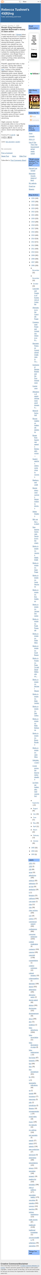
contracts (32, 949)
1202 (30, 866)
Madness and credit (36, 482)
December (35, 270)
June (34, 817)
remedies (32, 1184)
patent (31, 1143)
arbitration (32, 883)
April (34, 826)
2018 (33, 225)
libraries (31, 1108)
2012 (33, 245)
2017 (33, 228)
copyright (32, 955)
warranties (32, 1246)
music (31, 1122)
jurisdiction (32, 1105)
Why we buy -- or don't (36, 522)
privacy (31, 1168)
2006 (33, 265)
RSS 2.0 (32, 139)
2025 (33, 201)
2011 (33, 249)
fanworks (32, 1061)
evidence (32, 1025)
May (34, 823)
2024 (33, 205)
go (30, 1090)
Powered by (34, 74)
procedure (32, 1171)
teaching (32, 1209)
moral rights (33, 1116)
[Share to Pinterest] (11, 137)
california (32, 898)
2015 (33, 235)
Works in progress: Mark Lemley (36, 698)
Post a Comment (7, 153)
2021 (33, 215)
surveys (31, 1206)
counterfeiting (33, 960)
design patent (33, 1000)
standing (17, 141)
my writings (32, 1130)
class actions (33, 910)
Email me (32, 186)
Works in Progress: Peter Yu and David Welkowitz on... (36, 667)
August (35, 808)
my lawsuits (33, 1125)
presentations (33, 1163)
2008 (33, 259)
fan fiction (32, 1058)
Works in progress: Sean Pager (35, 567)
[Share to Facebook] (9, 137)
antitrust (31, 880)
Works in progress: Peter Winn (35, 638)
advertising (32, 875)
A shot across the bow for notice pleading (36, 772)
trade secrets (33, 1220)
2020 (33, 218)
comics (31, 919)
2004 (33, 851)
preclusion (32, 1155)
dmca (31, 1019)
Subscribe (34, 55)
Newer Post (5, 156)
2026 (33, 198)
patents (31, 1146)
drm (30, 1022)
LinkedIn (32, 136)
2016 (33, 232)
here (2, 69)
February (36, 835)
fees (30, 1066)
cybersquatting (34, 978)
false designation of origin (33, 1045)
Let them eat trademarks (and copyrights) (36, 789)
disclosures (32, 1008)
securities (32, 1200)
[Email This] (2, 137)
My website (32, 183)
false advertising (10, 141)
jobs (30, 1102)
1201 (30, 863)
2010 (33, 252)
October (35, 284)
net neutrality (33, 1135)
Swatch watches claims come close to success (36, 468)
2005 (33, 848)
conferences (33, 929)
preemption (32, 1158)
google (31, 1093)
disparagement (34, 1013)
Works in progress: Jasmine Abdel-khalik (36, 553)
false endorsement (34, 1052)
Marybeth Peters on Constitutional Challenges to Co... (36, 352)
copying (31, 952)
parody (31, 1140)
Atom (30, 133)
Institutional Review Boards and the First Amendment (36, 374)
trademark (32, 1225)
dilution (31, 1005)
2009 (33, 255)
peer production (34, 1149)
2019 (33, 222)
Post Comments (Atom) (18, 160)
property (31, 1176)
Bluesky (31, 189)
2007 (33, 262)
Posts (34, 116)
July (34, 814)
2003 (33, 854)
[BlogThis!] (4, 137)
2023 (33, 208)
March (35, 830)
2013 (33, 242)
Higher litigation (36, 514)
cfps (30, 907)
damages (32, 984)
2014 (33, 238)
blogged (19, 34)
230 (30, 869)
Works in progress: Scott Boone (35, 650)
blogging (31, 895)
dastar (31, 987)
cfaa (30, 904)
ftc (30, 1077)
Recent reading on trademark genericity (36, 425)
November (35, 278)
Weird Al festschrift (35, 413)
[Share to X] (7, 137)
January (35, 841)
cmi (30, 916)
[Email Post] (17, 135)
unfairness (32, 1243)
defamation (32, 989)
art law (31, 886)
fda (30, 1063)
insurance (32, 1096)
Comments (35, 120)
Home (14, 156)
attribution (32, 889)
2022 (33, 212)
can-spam (32, 901)
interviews (32, 1099)
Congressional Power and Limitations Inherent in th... (36, 331)
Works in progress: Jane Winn (35, 752)
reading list (32, 1179)
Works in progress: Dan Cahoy (35, 711)
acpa (30, 872)
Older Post (22, 156)
